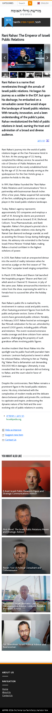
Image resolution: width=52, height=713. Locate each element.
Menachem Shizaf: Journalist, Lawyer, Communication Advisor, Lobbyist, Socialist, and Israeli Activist (24, 606)
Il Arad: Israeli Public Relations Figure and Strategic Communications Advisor (23, 492)
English (45, 3)
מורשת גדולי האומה (26, 11)
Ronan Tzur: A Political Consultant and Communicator (22, 569)
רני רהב (41, 140)
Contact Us (10, 439)
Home (5, 689)
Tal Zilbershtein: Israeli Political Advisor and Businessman (24, 645)
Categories (7, 3)
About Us (6, 692)
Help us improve (13, 429)
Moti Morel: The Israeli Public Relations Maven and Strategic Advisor (26, 530)
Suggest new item (14, 434)
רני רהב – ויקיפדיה (15, 416)
